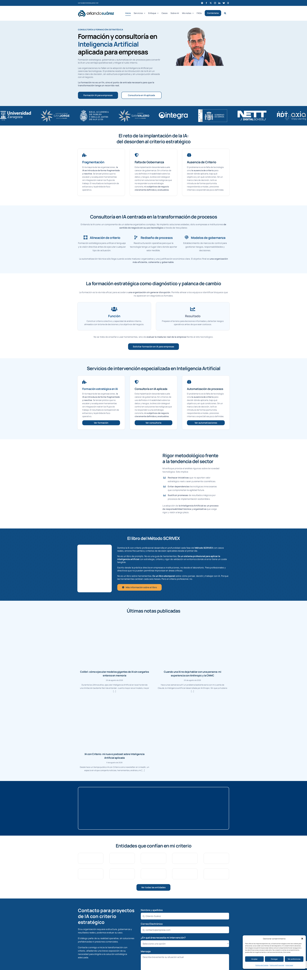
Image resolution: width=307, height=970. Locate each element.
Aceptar (254, 959)
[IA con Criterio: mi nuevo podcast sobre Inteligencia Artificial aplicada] (114, 724)
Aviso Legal (289, 965)
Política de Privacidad (277, 965)
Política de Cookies (261, 965)
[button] (302, 938)
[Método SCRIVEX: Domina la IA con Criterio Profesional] (95, 547)
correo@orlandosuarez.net (88, 3)
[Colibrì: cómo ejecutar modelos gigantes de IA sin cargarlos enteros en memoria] (114, 642)
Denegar (274, 959)
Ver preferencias (294, 959)
